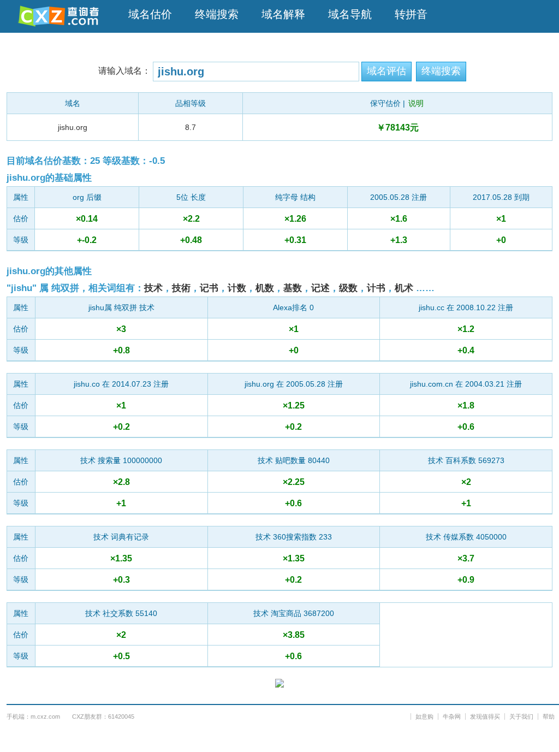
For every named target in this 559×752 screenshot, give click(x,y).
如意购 (424, 716)
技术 (153, 288)
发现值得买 (485, 716)
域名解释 (283, 14)
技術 (181, 288)
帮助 (549, 716)
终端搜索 (217, 14)
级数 (348, 288)
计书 (376, 288)
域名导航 (350, 14)
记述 (320, 288)
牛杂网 (452, 716)
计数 (237, 288)
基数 (292, 288)
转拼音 (411, 14)
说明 (416, 103)
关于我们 (521, 716)
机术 (404, 288)
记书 (209, 288)
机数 (264, 288)
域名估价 (150, 14)
